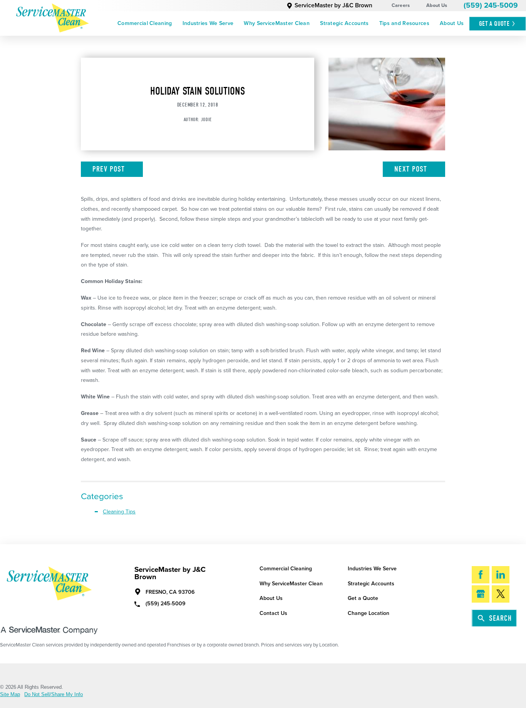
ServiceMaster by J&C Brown (333, 5)
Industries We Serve (208, 23)
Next (410, 169)
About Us (436, 5)
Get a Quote (363, 598)
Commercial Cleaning (144, 23)
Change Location (368, 613)
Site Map (10, 694)
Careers (401, 5)
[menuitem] (144, 23)
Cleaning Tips (119, 511)
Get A (494, 23)
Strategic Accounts (344, 23)
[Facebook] (480, 574)
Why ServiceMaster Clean (277, 23)
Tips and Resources (404, 23)
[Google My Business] (480, 594)
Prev (108, 169)
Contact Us (273, 613)
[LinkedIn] (500, 574)
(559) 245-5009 (491, 5)
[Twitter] (500, 594)
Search (500, 618)
